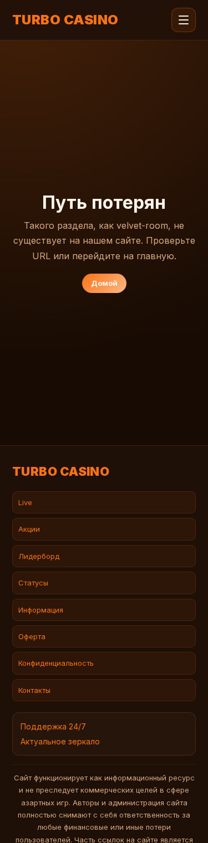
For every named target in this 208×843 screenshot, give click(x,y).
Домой (104, 283)
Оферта (31, 636)
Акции (29, 529)
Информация (40, 609)
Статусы (33, 582)
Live (25, 502)
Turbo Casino (65, 20)
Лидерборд (38, 556)
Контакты (34, 690)
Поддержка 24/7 (53, 726)
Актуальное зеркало (60, 741)
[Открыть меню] (183, 20)
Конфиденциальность (56, 663)
